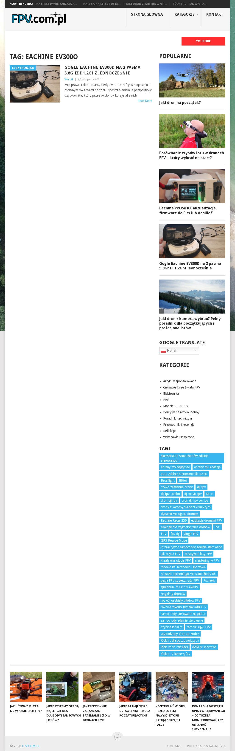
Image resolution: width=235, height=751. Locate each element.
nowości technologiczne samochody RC (188, 574)
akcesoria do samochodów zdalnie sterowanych (184, 458)
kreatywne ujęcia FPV (176, 560)
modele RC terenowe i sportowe (183, 567)
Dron (209, 494)
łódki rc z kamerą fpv (175, 654)
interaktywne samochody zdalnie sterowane (191, 547)
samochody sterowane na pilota (183, 614)
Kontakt (214, 14)
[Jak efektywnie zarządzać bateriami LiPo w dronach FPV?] (99, 687)
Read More (145, 101)
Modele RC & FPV (175, 406)
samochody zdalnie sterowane (182, 620)
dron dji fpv (169, 500)
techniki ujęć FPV (199, 627)
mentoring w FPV (207, 560)
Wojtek (68, 79)
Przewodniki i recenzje (178, 424)
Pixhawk (209, 580)
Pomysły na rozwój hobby (181, 412)
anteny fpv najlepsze (175, 467)
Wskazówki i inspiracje (178, 437)
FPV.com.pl (31, 746)
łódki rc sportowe (204, 647)
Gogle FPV (191, 534)
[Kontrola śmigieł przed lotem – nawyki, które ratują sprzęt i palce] (172, 687)
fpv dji (175, 534)
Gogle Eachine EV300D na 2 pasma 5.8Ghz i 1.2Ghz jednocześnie (102, 70)
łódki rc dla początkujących (180, 640)
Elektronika (171, 393)
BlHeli (183, 480)
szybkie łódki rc (171, 627)
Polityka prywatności (206, 746)
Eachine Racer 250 (174, 520)
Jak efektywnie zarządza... (56, 4)
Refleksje (169, 431)
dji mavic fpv (193, 494)
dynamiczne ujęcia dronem (179, 514)
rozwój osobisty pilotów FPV (181, 600)
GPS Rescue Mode (174, 540)
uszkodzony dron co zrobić (180, 634)
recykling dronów (173, 594)
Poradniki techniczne (177, 418)
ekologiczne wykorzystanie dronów (185, 527)
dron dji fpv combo (195, 500)
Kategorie (184, 14)
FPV (166, 400)
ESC (217, 527)
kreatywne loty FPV (198, 554)
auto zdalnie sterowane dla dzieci (184, 474)
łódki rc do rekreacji (174, 647)
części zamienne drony (177, 487)
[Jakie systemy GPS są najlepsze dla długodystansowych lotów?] (62, 687)
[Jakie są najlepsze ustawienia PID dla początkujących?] (135, 687)
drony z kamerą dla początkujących (186, 507)
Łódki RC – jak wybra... (189, 4)
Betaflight (168, 480)
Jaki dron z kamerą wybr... (146, 4)
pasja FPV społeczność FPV (180, 580)
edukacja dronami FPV (206, 520)
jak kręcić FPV (170, 554)
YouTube (203, 41)
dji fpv (201, 487)
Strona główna (147, 14)
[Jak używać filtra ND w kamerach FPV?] (26, 687)
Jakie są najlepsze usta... (101, 4)
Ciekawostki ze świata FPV (181, 387)
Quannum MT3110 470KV (179, 587)
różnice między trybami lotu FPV (183, 607)
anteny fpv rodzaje (207, 467)
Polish (171, 350)
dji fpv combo (170, 494)
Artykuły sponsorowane (179, 381)
